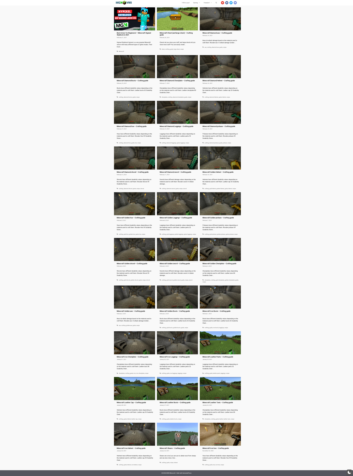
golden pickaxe (221, 234)
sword (185, 188)
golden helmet (220, 188)
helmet (224, 97)
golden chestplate (230, 280)
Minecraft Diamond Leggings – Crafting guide (176, 126)
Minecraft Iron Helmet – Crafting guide (131, 448)
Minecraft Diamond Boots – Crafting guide (132, 81)
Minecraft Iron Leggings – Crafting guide (175, 357)
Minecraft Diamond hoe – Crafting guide (132, 126)
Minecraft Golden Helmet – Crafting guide (218, 172)
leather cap (134, 419)
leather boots (173, 419)
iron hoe (218, 464)
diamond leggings (171, 143)
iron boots (216, 327)
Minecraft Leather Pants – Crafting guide (218, 357)
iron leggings (173, 373)
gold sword (169, 280)
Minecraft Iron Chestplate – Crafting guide (132, 357)
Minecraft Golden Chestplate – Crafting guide (219, 263)
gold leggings (170, 234)
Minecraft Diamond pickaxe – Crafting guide (219, 126)
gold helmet (212, 188)
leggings (182, 143)
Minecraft (121, 51)
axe (205, 47)
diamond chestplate (178, 97)
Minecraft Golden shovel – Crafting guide (132, 263)
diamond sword (170, 188)
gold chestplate (220, 280)
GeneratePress (186, 473)
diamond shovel (128, 188)
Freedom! (207, 3)
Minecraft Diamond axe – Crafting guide (217, 33)
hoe (136, 143)
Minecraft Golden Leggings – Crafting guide (176, 218)
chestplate (164, 97)
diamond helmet (213, 97)
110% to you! (186, 3)
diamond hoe (127, 143)
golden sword (177, 280)
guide (171, 49)
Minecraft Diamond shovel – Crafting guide (133, 172)
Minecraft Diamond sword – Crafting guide (175, 172)
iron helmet (134, 464)
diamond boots (128, 97)
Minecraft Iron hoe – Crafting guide (216, 448)
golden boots (176, 327)
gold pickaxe (212, 234)
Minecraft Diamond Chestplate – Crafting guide (177, 81)
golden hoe (132, 234)
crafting (167, 49)
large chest (177, 49)
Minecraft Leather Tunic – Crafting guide (218, 402)
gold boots (169, 327)
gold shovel (127, 280)
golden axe (129, 325)
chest (163, 49)
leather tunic (227, 419)
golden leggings (178, 234)
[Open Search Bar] (216, 3)
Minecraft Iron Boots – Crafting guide (216, 311)
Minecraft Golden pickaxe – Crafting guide (218, 218)
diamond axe (215, 47)
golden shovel (134, 280)
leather (221, 419)
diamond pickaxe (214, 143)
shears (176, 462)
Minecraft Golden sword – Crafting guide (175, 263)
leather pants (216, 373)
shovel (142, 188)
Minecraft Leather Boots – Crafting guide (175, 402)
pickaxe (225, 143)
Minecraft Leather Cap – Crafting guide (131, 402)
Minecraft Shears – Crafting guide (172, 448)
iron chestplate (140, 373)
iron (135, 373)
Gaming (195, 3)
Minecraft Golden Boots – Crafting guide (175, 311)
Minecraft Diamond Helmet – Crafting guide (219, 81)
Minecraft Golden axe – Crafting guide (131, 311)
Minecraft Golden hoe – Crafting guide (131, 218)
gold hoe (126, 234)
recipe (182, 49)
